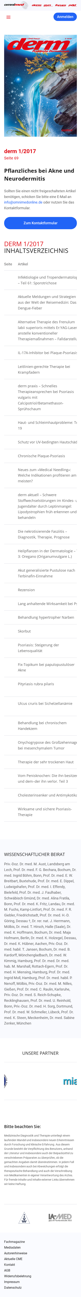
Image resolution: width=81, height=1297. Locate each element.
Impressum (12, 1282)
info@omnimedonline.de (23, 202)
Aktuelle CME (13, 1259)
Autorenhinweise (15, 1253)
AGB (7, 1270)
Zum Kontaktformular (40, 223)
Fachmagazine (14, 1241)
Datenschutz (13, 1287)
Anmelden (65, 17)
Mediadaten (12, 1247)
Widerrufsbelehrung (17, 1276)
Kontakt (9, 1264)
